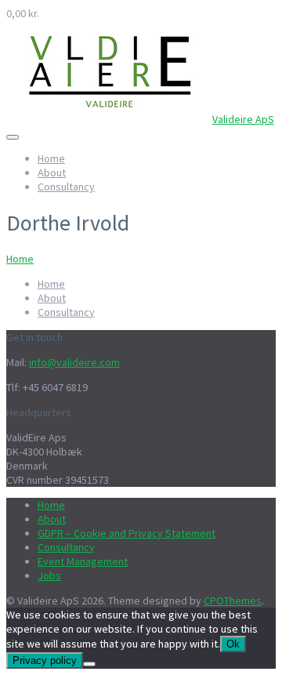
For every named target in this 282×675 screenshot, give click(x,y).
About (52, 172)
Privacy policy (45, 660)
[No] (89, 664)
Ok (233, 644)
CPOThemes (233, 600)
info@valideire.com (74, 362)
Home (51, 158)
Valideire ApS (243, 119)
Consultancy (66, 187)
